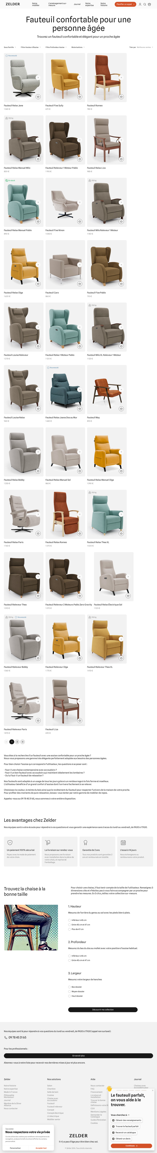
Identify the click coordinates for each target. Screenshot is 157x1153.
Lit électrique (53, 1116)
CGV (93, 1109)
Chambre (51, 1089)
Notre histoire (104, 4)
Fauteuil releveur (54, 1107)
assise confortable (60, 755)
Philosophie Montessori (9, 1096)
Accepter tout (41, 1148)
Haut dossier (77, 996)
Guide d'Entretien (98, 1120)
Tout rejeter (9, 1129)
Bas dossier (77, 987)
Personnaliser (15, 1148)
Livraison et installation (96, 1096)
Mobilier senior (53, 1119)
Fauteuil (50, 1104)
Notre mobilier (35, 4)
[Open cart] (149, 4)
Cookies (94, 1123)
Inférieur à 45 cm (79, 920)
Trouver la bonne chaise (98, 1101)
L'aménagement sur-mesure (57, 4)
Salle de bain (52, 1092)
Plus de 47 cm (78, 929)
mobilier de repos (98, 793)
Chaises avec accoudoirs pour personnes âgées (141, 1088)
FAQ (92, 1089)
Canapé (50, 1110)
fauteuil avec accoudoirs (31, 772)
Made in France (10, 1092)
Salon (49, 1086)
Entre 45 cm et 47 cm (81, 925)
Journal (77, 4)
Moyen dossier (78, 991)
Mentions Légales (98, 1112)
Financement (96, 1092)
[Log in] (140, 4)
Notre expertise (89, 4)
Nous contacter (11, 1109)
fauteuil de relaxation (31, 775)
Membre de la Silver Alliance (12, 1104)
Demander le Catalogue (96, 1116)
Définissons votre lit (99, 1105)
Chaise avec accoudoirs (52, 1099)
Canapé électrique (55, 1113)
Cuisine (50, 1095)
